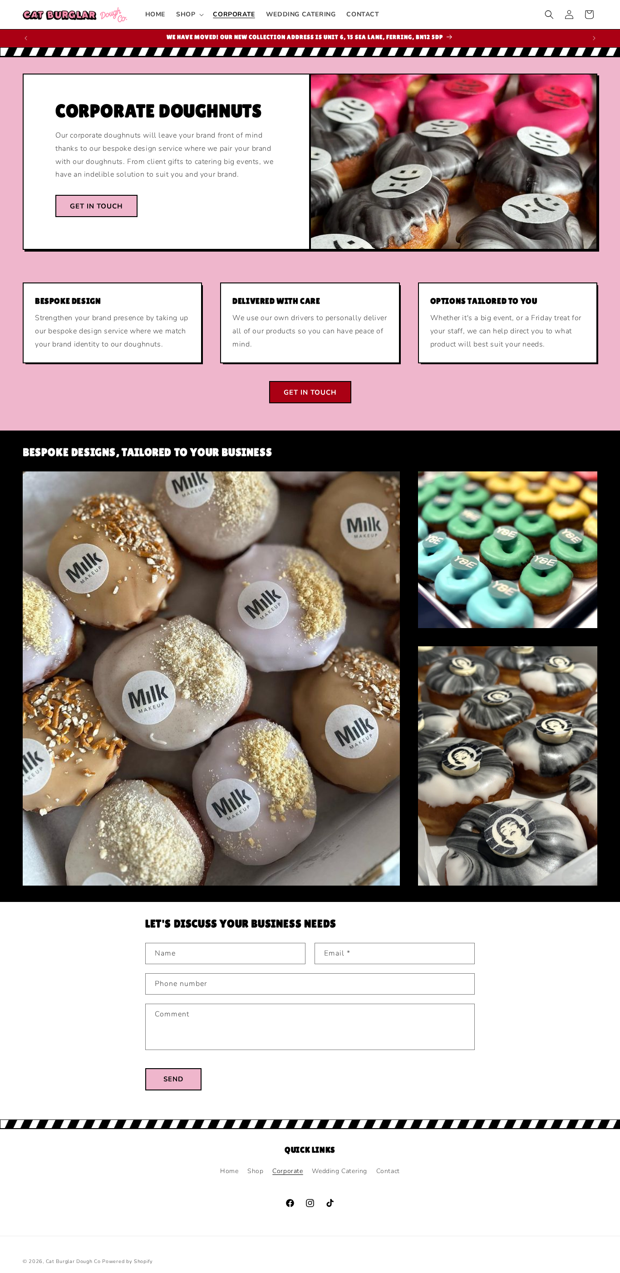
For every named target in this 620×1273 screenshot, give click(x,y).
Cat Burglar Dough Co (73, 1261)
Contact (388, 1171)
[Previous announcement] (26, 38)
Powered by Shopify (127, 1261)
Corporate (287, 1171)
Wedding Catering (339, 1171)
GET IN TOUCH (310, 392)
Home (229, 1171)
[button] (189, 14)
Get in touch (96, 205)
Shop (255, 1171)
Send (173, 1079)
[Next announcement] (594, 38)
